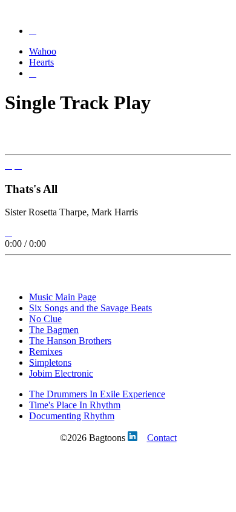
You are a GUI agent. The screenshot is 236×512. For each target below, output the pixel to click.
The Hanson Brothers (70, 340)
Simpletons (50, 362)
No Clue (45, 319)
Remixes (45, 351)
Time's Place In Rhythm (74, 405)
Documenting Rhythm (71, 416)
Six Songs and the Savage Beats (90, 308)
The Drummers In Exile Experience (97, 394)
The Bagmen (54, 330)
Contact (162, 438)
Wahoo (42, 51)
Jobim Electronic (61, 373)
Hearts (41, 62)
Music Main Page (62, 297)
